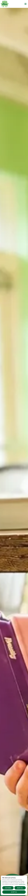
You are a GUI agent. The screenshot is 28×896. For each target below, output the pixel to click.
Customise (8, 888)
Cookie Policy (22, 884)
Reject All (20, 888)
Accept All (14, 892)
